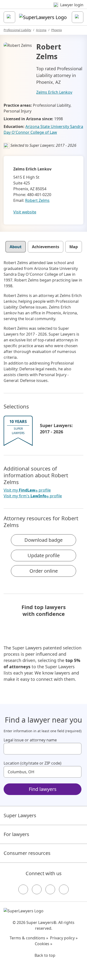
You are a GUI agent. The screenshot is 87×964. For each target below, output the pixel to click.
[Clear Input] (76, 749)
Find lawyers (43, 789)
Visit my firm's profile (33, 496)
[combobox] (42, 748)
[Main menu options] (9, 17)
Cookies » (43, 943)
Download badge (43, 540)
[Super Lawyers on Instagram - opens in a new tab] (37, 889)
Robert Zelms (37, 200)
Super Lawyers (20, 815)
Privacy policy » (64, 938)
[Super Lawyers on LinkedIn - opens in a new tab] (64, 889)
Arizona (41, 30)
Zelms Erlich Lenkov (54, 92)
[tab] (15, 247)
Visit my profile (27, 490)
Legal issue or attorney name (30, 740)
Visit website (24, 212)
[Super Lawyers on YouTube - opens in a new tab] (50, 889)
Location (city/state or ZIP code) (32, 763)
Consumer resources (27, 853)
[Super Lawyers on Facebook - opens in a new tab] (23, 889)
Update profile (44, 555)
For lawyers (16, 834)
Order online (43, 571)
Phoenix (56, 30)
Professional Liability (17, 30)
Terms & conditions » (29, 938)
